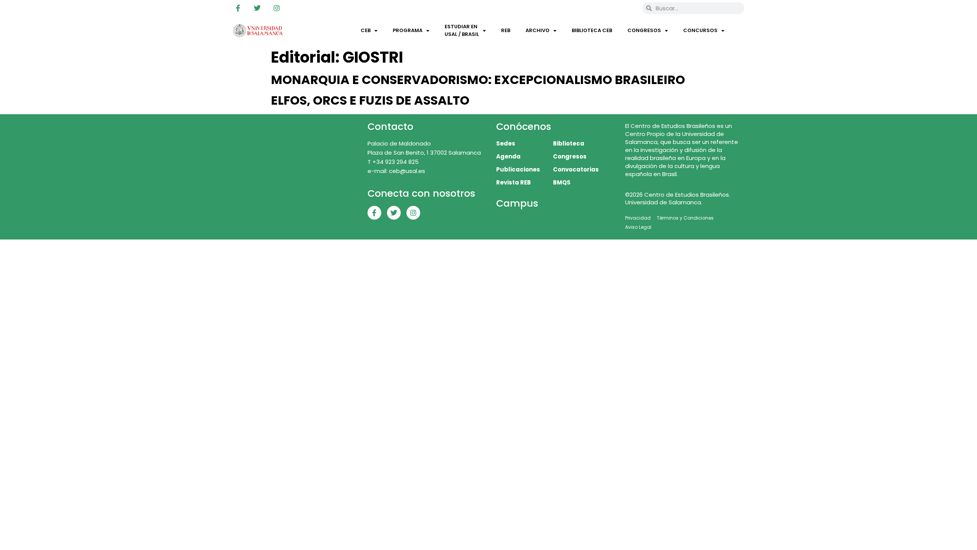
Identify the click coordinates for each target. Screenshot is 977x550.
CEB (366, 30)
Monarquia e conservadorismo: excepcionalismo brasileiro (478, 79)
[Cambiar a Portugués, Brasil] (611, 8)
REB (505, 30)
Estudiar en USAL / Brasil (462, 30)
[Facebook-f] (238, 8)
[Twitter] (257, 8)
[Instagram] (277, 8)
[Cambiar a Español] (625, 8)
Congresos (644, 30)
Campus (517, 203)
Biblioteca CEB (592, 30)
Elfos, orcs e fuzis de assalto (370, 100)
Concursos (700, 30)
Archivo (538, 30)
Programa (407, 30)
